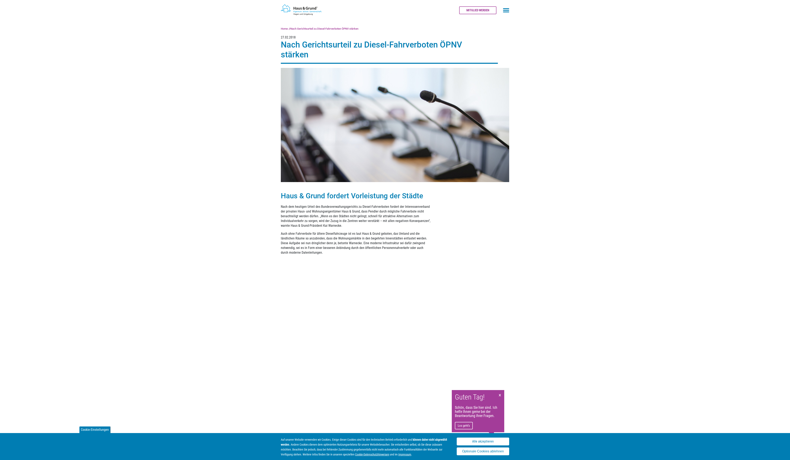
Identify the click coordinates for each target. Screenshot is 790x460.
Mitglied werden (477, 10)
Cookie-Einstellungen (95, 430)
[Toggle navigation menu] (506, 10)
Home (284, 28)
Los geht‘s (464, 425)
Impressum (404, 454)
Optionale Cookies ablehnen (483, 451)
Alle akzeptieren (483, 442)
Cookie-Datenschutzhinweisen (372, 454)
